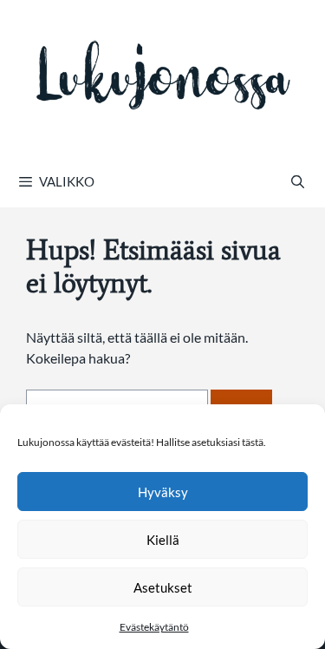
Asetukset (162, 587)
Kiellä (162, 539)
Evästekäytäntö (154, 626)
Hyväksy (163, 492)
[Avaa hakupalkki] (297, 181)
